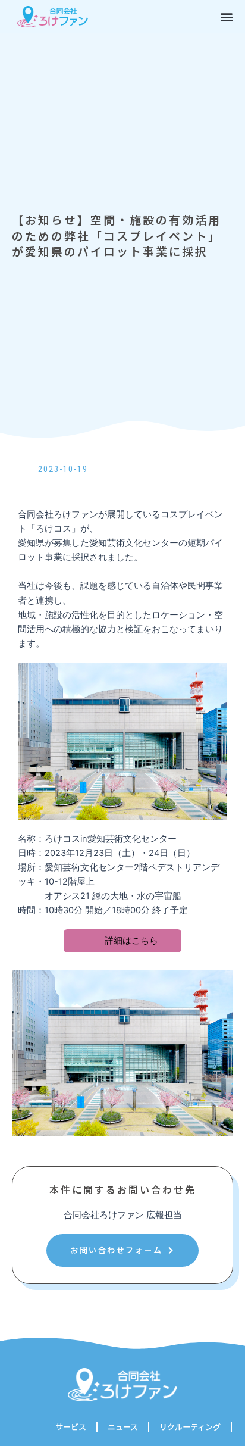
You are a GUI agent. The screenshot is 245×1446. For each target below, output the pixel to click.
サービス (70, 1426)
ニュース (123, 1426)
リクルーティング (190, 1426)
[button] (227, 16)
